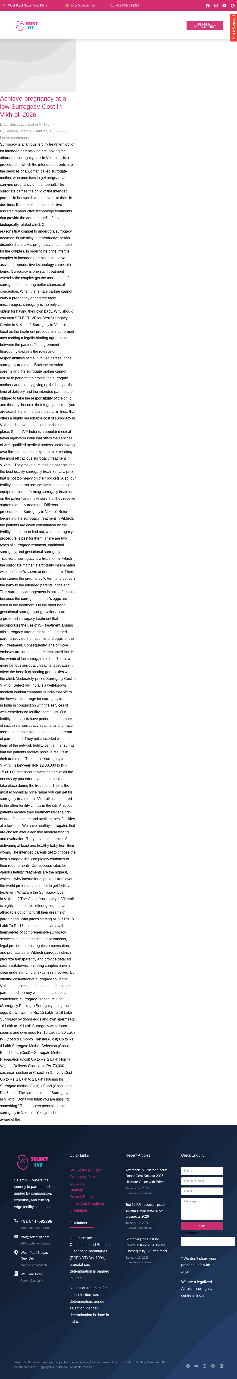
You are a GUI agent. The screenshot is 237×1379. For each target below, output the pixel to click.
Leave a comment (14, 138)
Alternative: (190, 1233)
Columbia (139, 1362)
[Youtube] (224, 6)
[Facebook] (208, 6)
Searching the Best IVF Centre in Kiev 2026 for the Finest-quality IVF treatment (146, 1245)
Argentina (81, 1362)
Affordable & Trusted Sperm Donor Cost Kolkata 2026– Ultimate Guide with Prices (146, 1176)
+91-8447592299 (36, 1221)
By (16, 131)
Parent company (25, 1367)
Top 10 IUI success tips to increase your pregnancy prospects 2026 (145, 1210)
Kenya (58, 1362)
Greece (105, 1362)
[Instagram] (216, 6)
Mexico (69, 1362)
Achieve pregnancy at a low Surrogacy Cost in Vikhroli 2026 (33, 106)
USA (128, 1362)
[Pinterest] (233, 6)
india (36, 1362)
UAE (164, 1362)
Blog (4, 124)
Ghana (94, 1362)
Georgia (46, 1362)
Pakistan (153, 1362)
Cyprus (117, 1362)
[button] (205, 25)
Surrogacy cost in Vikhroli (30, 124)
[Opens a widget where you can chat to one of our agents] (219, 1371)
